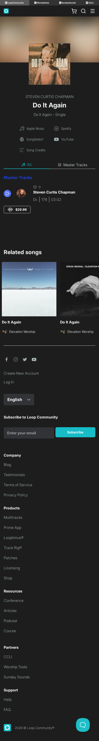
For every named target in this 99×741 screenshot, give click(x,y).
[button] (8, 193)
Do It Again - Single (50, 114)
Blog (7, 464)
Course (10, 631)
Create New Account (21, 373)
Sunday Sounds (17, 677)
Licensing (12, 568)
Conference (13, 600)
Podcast (10, 620)
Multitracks (13, 517)
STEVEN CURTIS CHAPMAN (50, 96)
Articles (10, 610)
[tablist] (49, 165)
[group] (17, 209)
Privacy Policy (16, 495)
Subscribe (75, 432)
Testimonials (14, 474)
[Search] (83, 11)
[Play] (7, 193)
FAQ (7, 709)
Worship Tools (15, 667)
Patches (10, 558)
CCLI (8, 656)
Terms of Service (18, 485)
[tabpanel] (49, 198)
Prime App (12, 527)
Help (8, 699)
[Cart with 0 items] (74, 11)
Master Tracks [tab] (75, 165)
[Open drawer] (92, 11)
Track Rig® (13, 547)
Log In (9, 382)
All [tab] (29, 164)
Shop (8, 578)
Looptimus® (14, 537)
